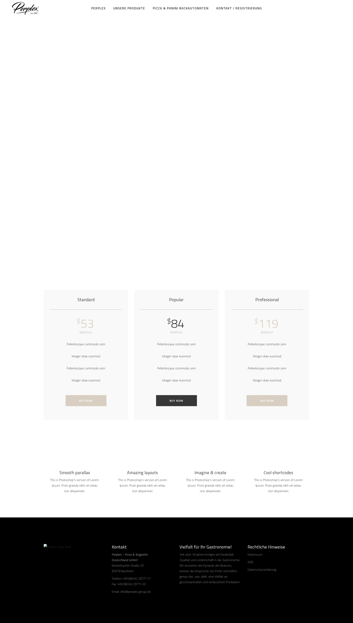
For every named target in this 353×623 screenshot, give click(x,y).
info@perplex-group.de (135, 592)
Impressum (255, 554)
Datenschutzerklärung (262, 570)
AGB (250, 562)
